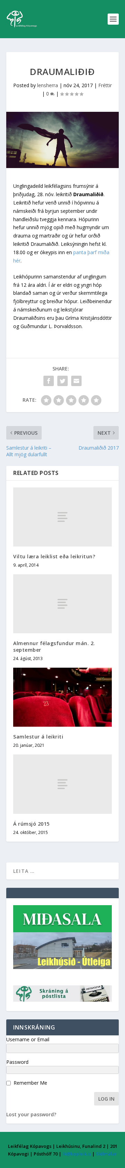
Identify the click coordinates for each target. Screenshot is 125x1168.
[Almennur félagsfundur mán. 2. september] (62, 603)
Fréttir (105, 85)
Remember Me (30, 1082)
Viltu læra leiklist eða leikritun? (54, 556)
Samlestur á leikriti (38, 736)
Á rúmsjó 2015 (31, 823)
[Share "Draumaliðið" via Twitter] (62, 381)
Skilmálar (106, 1154)
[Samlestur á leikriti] (62, 697)
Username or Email (27, 1039)
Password (17, 1062)
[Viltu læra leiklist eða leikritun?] (62, 517)
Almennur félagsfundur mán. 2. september (54, 646)
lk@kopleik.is (76, 1154)
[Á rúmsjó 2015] (62, 784)
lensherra (47, 85)
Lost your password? (31, 1114)
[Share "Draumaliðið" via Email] (76, 381)
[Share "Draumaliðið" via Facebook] (49, 381)
